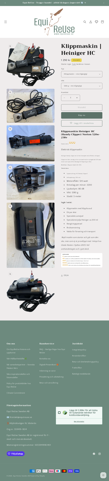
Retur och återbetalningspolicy (85, 362)
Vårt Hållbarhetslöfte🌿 (17, 359)
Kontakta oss (45, 359)
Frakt (74, 64)
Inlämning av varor (47, 371)
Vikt (62, 81)
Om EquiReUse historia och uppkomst (18, 351)
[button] (6, 22)
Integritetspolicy (79, 350)
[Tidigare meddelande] (5, 3)
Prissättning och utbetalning (51, 377)
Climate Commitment (16, 393)
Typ (62, 69)
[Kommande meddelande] (104, 3)
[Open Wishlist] (96, 22)
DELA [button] (66, 275)
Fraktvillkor (77, 368)
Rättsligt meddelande (81, 374)
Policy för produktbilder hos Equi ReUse (19, 385)
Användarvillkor (79, 356)
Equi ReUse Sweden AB (21, 476)
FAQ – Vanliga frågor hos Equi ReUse (52, 351)
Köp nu (81, 115)
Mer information (79, 421)
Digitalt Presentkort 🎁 (49, 365)
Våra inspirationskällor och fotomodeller (18, 376)
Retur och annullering (48, 383)
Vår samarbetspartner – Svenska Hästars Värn (21, 366)
